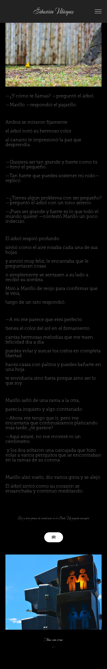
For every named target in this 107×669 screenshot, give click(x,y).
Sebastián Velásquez (53, 11)
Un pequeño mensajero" (78, 518)
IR (54, 537)
